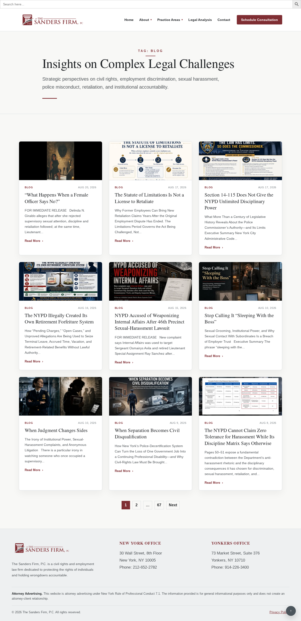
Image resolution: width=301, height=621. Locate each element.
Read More (34, 241)
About (144, 19)
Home (129, 19)
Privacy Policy (279, 612)
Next (173, 505)
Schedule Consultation (259, 20)
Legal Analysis (200, 19)
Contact (224, 19)
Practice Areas (168, 19)
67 (159, 505)
